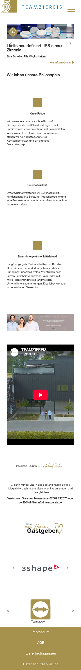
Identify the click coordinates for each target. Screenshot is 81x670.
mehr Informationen (60, 62)
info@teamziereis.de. (50, 502)
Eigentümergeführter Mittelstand (37, 256)
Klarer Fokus (37, 113)
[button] (12, 44)
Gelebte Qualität (37, 185)
